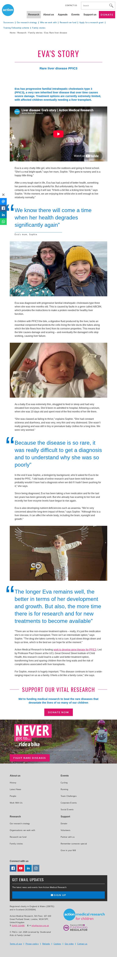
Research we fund (68, 22)
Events (75, 14)
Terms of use (16, 944)
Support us (89, 14)
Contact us (71, 5)
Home (12, 33)
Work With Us (16, 803)
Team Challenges (69, 796)
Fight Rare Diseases (29, 757)
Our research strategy (27, 22)
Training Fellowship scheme (16, 28)
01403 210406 (18, 925)
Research (22, 33)
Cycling (64, 783)
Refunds (46, 944)
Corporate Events (69, 803)
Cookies (57, 944)
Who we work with (48, 22)
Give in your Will (68, 850)
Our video (69, 944)
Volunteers (65, 830)
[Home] (84, 914)
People (13, 796)
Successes (8, 22)
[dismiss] (3, 194)
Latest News (15, 789)
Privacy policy (32, 944)
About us (48, 14)
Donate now (58, 712)
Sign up (59, 895)
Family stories (35, 33)
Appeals (62, 14)
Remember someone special (74, 844)
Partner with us (68, 837)
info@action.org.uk (40, 925)
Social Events (67, 809)
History (13, 783)
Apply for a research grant (91, 22)
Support (65, 816)
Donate (107, 14)
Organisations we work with (22, 830)
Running (64, 789)
